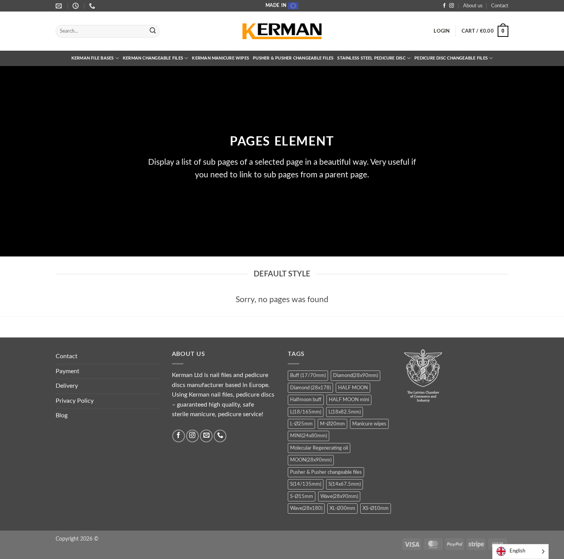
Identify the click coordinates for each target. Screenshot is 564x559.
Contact (499, 5)
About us (473, 5)
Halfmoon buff (306, 399)
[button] (442, 31)
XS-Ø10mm (376, 508)
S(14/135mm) (305, 484)
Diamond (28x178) (310, 387)
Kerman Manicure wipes (220, 58)
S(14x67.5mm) (344, 484)
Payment (67, 371)
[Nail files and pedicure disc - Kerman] (282, 31)
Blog (62, 415)
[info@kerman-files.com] (60, 6)
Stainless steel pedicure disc (371, 58)
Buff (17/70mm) (308, 375)
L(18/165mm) (305, 412)
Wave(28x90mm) (339, 496)
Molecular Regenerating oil (319, 448)
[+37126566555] (93, 6)
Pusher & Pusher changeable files (293, 58)
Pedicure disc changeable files (451, 58)
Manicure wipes (369, 424)
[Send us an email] (206, 436)
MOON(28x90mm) (310, 460)
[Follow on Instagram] (451, 5)
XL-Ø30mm (342, 508)
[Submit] (152, 31)
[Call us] (220, 436)
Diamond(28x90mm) (355, 375)
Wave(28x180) (306, 508)
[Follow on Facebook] (444, 5)
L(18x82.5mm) (344, 412)
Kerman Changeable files (153, 58)
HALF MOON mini (349, 399)
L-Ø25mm (301, 424)
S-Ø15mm (301, 496)
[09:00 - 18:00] (77, 6)
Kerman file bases (92, 58)
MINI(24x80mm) (308, 435)
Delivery (67, 386)
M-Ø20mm (332, 424)
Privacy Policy (75, 401)
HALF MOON (353, 387)
